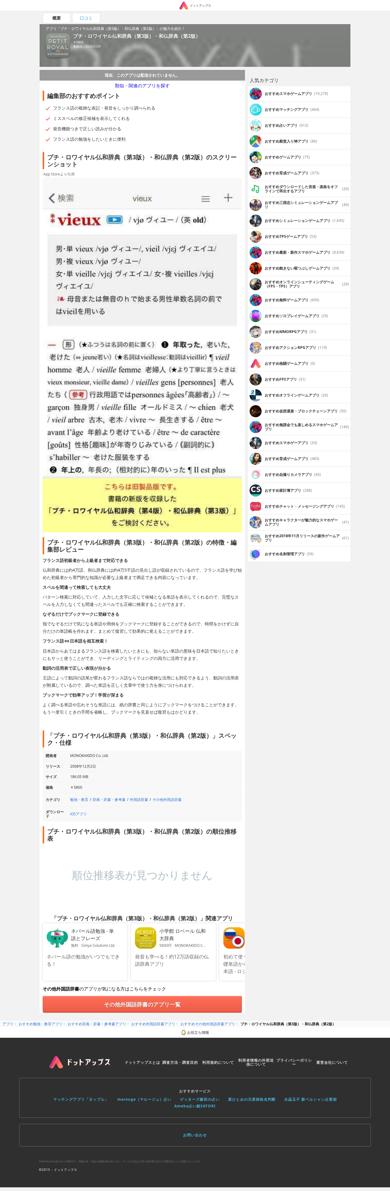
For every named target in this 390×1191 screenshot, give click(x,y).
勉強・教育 (79, 799)
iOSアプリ (78, 813)
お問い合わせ (195, 1135)
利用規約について (218, 1062)
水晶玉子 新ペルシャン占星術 (310, 1099)
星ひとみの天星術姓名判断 (252, 1099)
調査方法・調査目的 (180, 1062)
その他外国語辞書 (167, 799)
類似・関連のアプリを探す (142, 85)
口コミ (86, 18)
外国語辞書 (139, 799)
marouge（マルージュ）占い (144, 1099)
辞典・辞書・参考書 (109, 799)
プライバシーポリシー (294, 1062)
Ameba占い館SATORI (195, 1106)
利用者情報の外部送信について (256, 1062)
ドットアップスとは (142, 1062)
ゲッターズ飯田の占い (200, 1099)
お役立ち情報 (198, 1032)
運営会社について (332, 1062)
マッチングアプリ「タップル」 (81, 1099)
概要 (56, 18)
